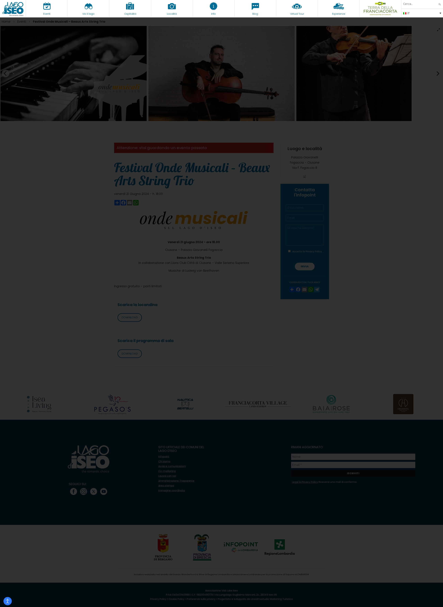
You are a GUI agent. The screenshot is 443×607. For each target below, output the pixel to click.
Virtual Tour (297, 14)
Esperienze (338, 14)
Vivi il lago (88, 14)
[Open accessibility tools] (7, 601)
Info (213, 14)
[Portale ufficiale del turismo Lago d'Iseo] (13, 8)
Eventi (46, 14)
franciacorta (380, 14)
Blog (255, 14)
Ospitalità (130, 14)
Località (172, 14)
